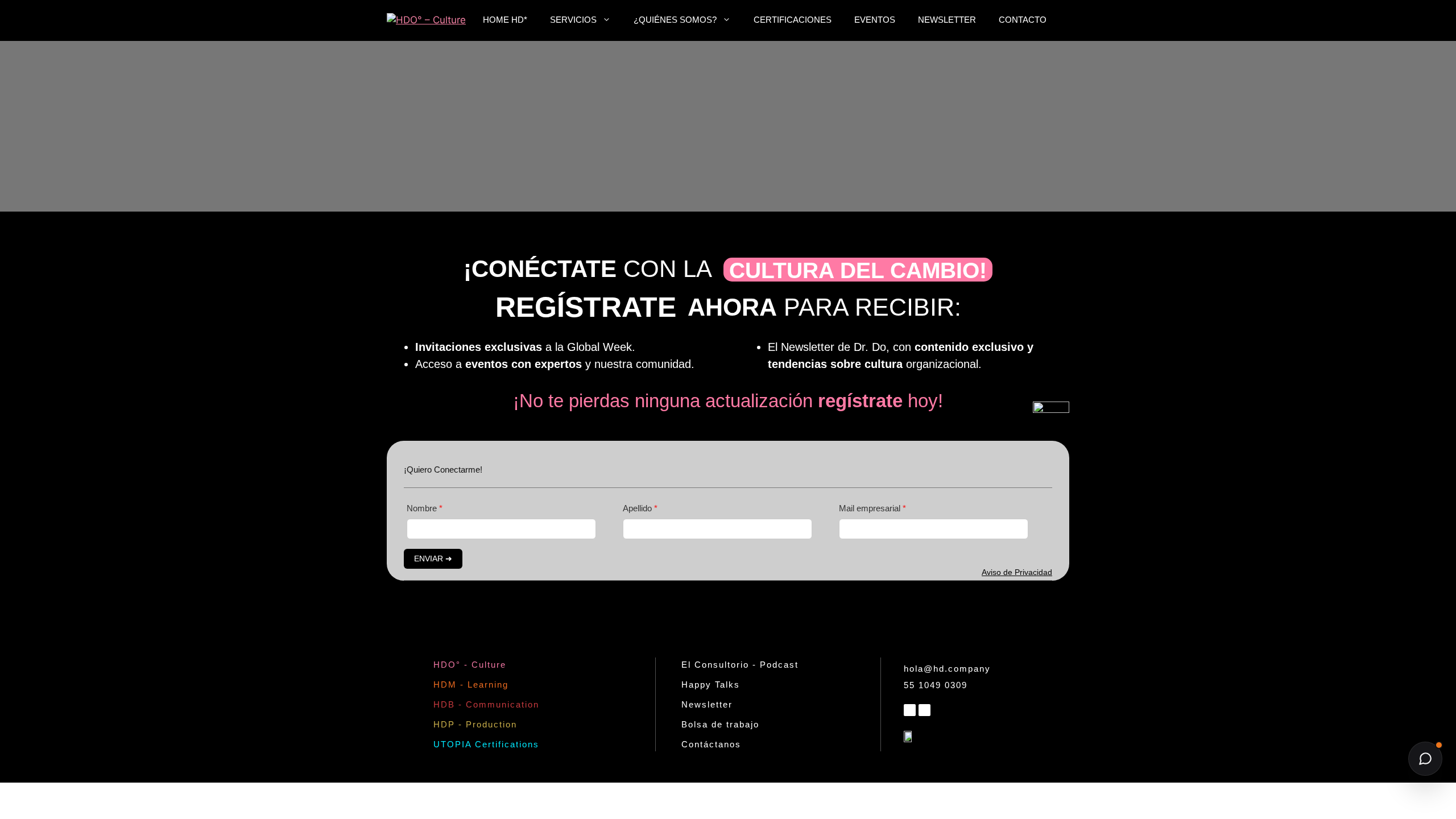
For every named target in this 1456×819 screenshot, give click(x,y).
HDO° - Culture (469, 664)
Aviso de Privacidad (1017, 572)
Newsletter (947, 19)
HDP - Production (475, 724)
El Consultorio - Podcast (740, 664)
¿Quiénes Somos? (675, 19)
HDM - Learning (470, 684)
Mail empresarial (871, 508)
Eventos (874, 19)
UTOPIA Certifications (486, 744)
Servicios (573, 19)
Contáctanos (711, 744)
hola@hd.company (947, 668)
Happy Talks (710, 684)
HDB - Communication (486, 704)
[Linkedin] (910, 710)
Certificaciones (793, 19)
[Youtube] (924, 710)
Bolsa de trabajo (720, 724)
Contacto (1022, 19)
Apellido (638, 508)
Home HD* (505, 19)
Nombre (423, 508)
